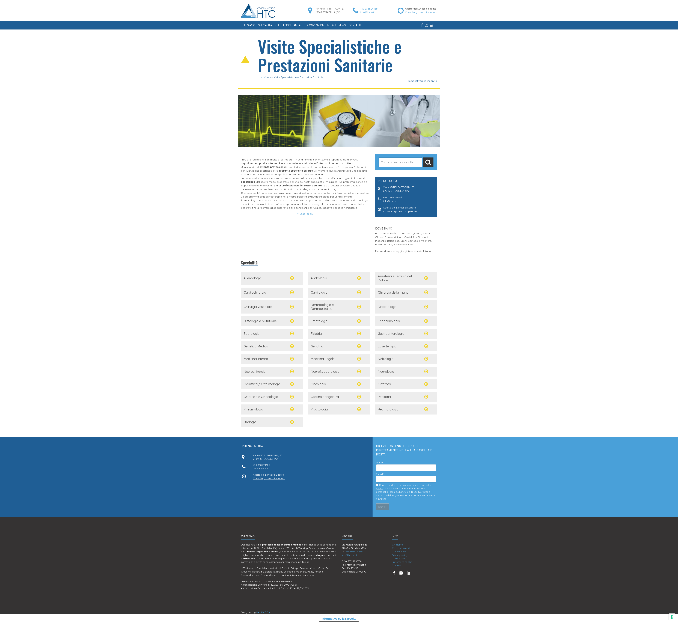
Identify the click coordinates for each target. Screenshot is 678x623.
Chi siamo (248, 25)
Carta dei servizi (401, 548)
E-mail (380, 474)
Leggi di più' (306, 213)
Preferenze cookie (402, 562)
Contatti (355, 25)
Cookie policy (399, 558)
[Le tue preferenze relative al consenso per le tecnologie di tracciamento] (671, 616)
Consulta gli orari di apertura (421, 12)
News (342, 25)
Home (261, 77)
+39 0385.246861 (369, 8)
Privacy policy (399, 555)
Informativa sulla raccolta (339, 618)
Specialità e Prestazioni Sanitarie (281, 25)
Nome (380, 462)
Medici (331, 25)
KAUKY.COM (263, 612)
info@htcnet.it (368, 12)
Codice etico (399, 551)
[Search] (428, 162)
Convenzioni (316, 25)
